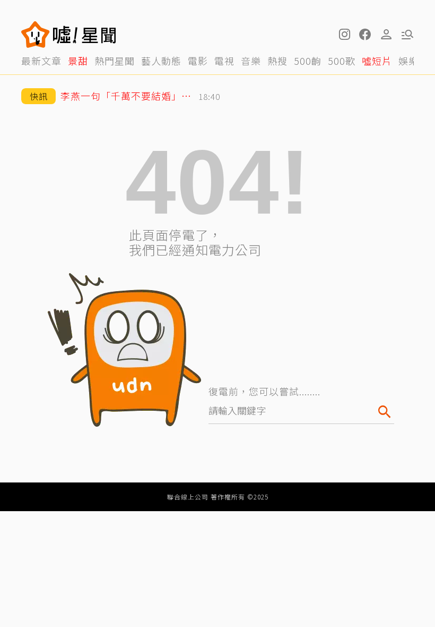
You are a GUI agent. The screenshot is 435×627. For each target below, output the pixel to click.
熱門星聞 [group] (114, 60)
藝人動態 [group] (161, 60)
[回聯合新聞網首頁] (35, 34)
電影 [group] (198, 60)
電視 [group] (224, 60)
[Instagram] (343, 34)
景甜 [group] (78, 60)
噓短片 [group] (377, 60)
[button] (365, 34)
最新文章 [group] (41, 60)
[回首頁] (84, 35)
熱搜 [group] (277, 60)
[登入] (386, 34)
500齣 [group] (307, 60)
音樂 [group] (251, 60)
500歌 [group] (341, 60)
